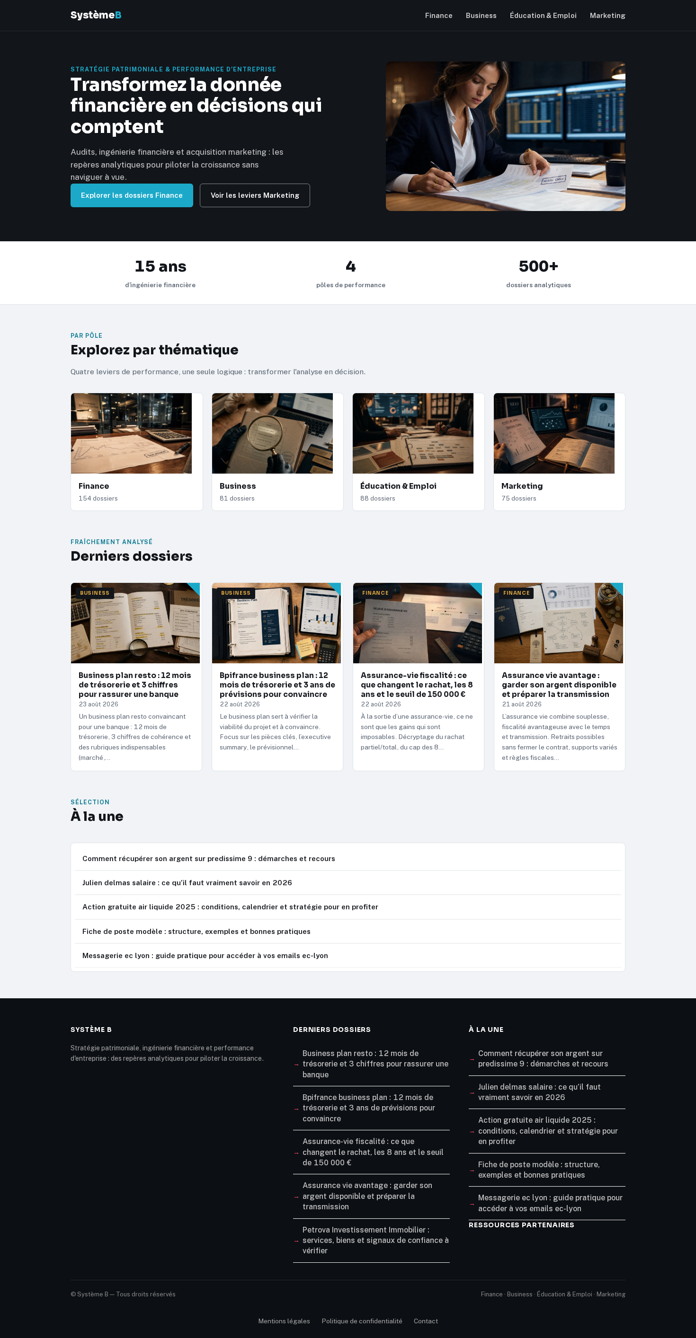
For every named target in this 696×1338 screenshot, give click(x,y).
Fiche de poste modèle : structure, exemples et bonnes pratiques (196, 931)
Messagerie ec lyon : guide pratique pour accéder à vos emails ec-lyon (205, 955)
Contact (426, 1321)
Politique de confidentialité (361, 1321)
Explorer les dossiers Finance (132, 195)
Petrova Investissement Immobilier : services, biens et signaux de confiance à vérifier (376, 1240)
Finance (439, 15)
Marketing (607, 15)
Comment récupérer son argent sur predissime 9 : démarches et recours (208, 858)
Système (96, 15)
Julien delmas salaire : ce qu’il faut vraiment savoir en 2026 (187, 883)
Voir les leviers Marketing (255, 195)
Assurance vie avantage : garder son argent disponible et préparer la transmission (367, 1196)
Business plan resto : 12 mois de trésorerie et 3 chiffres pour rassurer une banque (375, 1064)
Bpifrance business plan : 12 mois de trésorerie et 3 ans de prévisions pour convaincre (369, 1108)
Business (481, 15)
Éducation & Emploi (543, 15)
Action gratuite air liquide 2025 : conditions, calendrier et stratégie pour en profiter (230, 907)
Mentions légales (284, 1321)
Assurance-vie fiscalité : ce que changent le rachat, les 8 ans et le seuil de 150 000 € (373, 1152)
